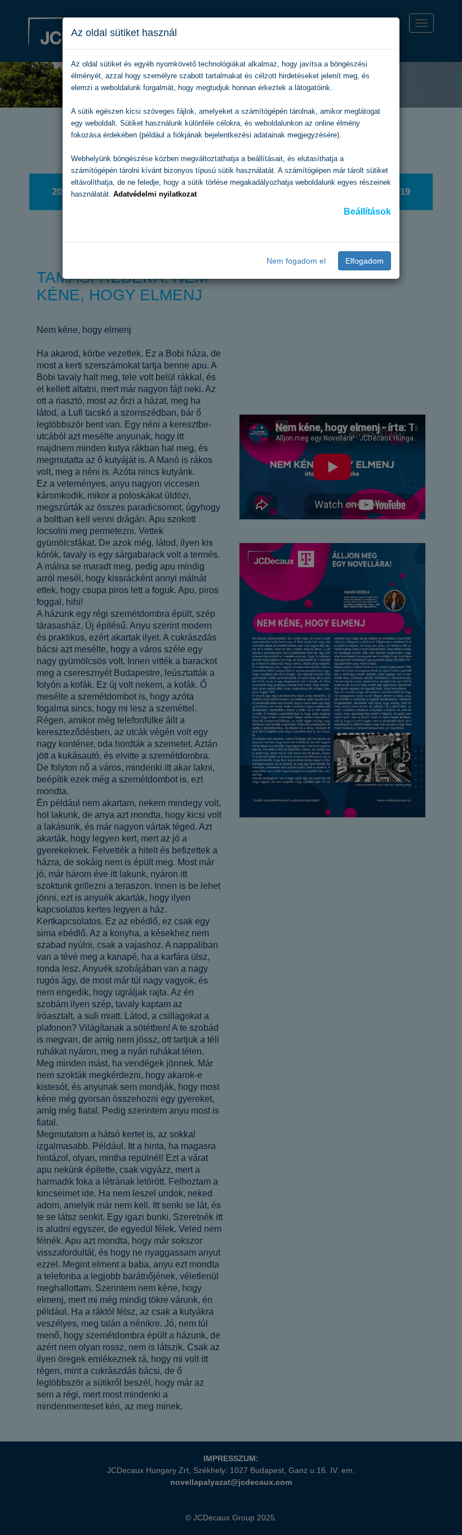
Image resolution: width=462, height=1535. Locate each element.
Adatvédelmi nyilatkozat (155, 194)
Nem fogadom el (296, 260)
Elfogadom (364, 260)
